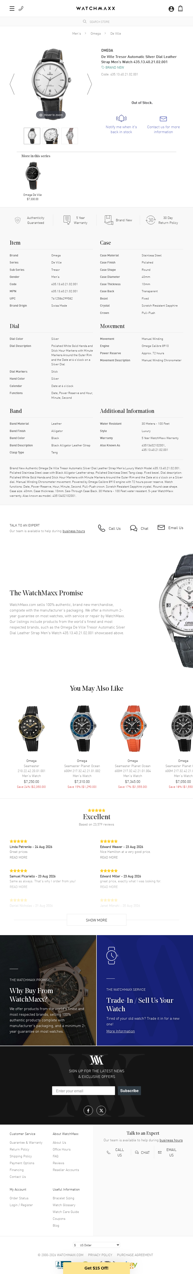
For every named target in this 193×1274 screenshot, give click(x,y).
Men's (76, 33)
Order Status (19, 1197)
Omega (96, 33)
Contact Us (18, 1176)
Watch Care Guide (66, 1211)
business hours (74, 531)
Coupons (59, 1218)
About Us (59, 1142)
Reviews (58, 1162)
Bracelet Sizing (63, 1197)
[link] (121, 124)
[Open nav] (12, 8)
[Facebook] (88, 1110)
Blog (56, 1225)
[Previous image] (12, 84)
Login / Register (21, 1204)
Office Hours (62, 1149)
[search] (85, 21)
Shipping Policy (21, 1156)
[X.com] (101, 1110)
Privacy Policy (100, 1254)
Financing (17, 1169)
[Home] (95, 8)
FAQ (55, 1156)
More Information (120, 1031)
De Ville (115, 33)
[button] (180, 8)
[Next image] (89, 84)
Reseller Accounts (66, 1169)
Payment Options (22, 1162)
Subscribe (129, 1090)
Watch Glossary (64, 1204)
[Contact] (21, 8)
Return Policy (19, 1149)
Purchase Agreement (135, 1254)
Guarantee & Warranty (26, 1142)
